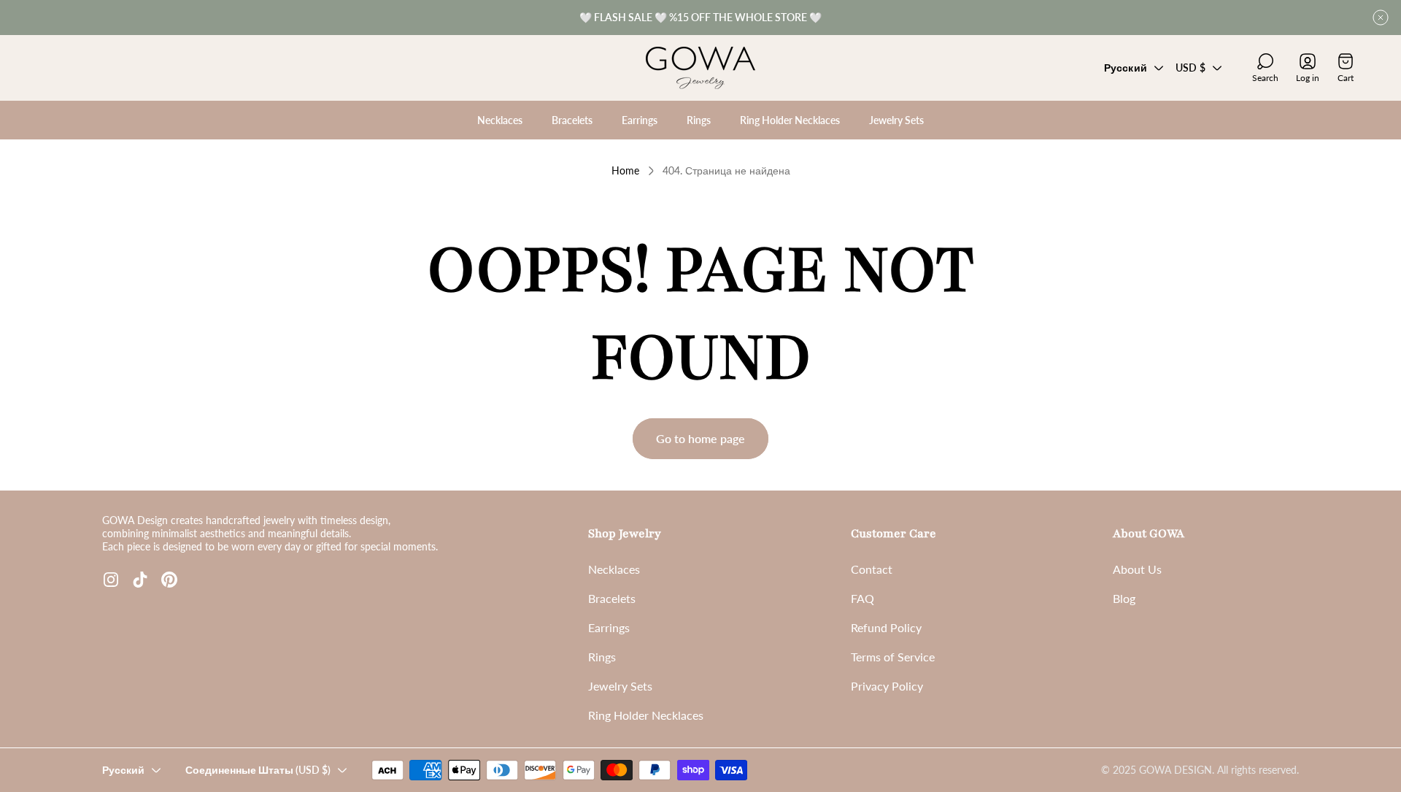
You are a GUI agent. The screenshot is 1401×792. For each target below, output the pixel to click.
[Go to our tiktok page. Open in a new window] (140, 579)
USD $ (1190, 67)
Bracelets (612, 598)
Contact (871, 569)
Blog (1124, 598)
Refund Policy (886, 627)
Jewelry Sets (620, 686)
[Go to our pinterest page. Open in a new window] (169, 579)
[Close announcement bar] (1380, 17)
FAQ (862, 598)
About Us (1137, 569)
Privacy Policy (887, 686)
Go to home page (700, 438)
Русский (1125, 67)
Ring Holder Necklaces (645, 715)
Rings (602, 657)
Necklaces (614, 569)
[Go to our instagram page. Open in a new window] (111, 579)
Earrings (609, 627)
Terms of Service (893, 657)
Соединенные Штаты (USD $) (258, 770)
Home (625, 170)
